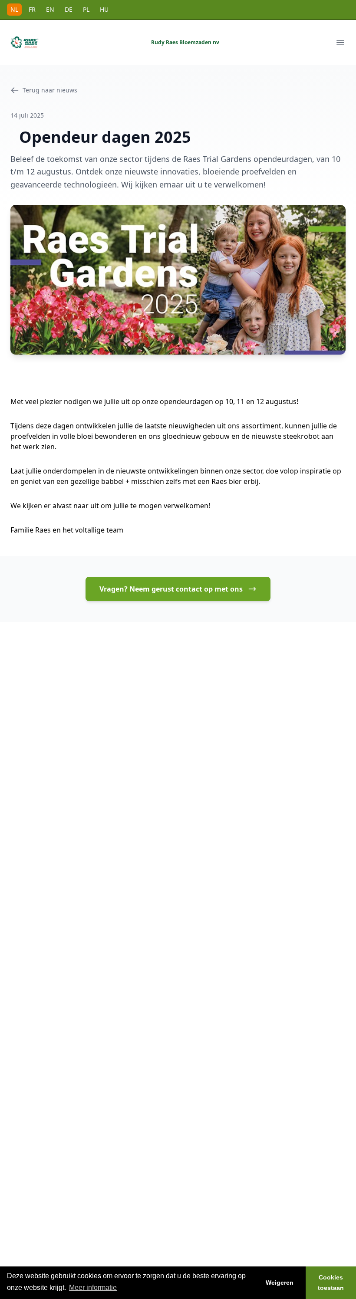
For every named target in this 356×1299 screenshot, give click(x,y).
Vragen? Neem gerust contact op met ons (171, 589)
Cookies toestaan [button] (331, 1282)
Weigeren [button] (279, 1282)
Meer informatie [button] (93, 1287)
